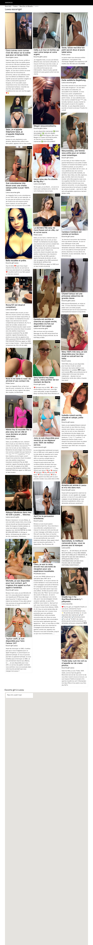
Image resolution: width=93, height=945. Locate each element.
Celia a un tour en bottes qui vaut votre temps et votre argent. (46, 52)
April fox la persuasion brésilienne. (44, 517)
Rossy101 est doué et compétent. (15, 306)
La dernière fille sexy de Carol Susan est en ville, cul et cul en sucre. (46, 230)
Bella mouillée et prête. (16, 260)
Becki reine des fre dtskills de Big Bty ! (45, 180)
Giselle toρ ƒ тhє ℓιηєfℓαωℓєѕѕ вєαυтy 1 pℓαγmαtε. (72, 599)
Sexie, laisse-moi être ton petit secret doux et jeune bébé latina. (73, 49)
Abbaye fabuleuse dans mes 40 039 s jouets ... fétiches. (18, 513)
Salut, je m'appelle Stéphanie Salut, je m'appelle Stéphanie (15, 131)
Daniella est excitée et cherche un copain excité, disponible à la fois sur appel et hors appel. (45, 322)
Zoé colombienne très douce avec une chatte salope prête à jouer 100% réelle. (17, 186)
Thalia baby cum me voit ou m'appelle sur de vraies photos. (74, 663)
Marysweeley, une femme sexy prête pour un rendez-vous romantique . (74, 153)
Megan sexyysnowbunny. (45, 126)
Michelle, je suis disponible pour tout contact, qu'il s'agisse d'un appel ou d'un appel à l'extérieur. (18, 584)
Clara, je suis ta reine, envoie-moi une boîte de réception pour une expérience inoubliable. (45, 567)
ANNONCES (9, 2)
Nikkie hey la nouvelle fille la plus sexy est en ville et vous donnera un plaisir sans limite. (18, 432)
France (15, 6)
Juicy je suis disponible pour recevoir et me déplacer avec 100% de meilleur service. (46, 441)
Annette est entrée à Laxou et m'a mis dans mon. (74, 486)
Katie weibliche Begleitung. (74, 80)
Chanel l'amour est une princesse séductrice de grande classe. (72, 296)
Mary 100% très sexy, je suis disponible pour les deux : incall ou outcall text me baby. (74, 355)
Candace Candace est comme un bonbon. (72, 233)
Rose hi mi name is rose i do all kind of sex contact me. (18, 380)
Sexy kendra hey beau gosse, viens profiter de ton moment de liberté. (46, 379)
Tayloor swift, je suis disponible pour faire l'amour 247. (15, 641)
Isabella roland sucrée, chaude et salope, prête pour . (72, 417)
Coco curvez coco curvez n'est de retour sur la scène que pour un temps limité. (18, 52)
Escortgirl (8, 6)
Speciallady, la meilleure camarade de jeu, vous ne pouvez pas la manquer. (73, 543)
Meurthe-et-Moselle (26, 6)
